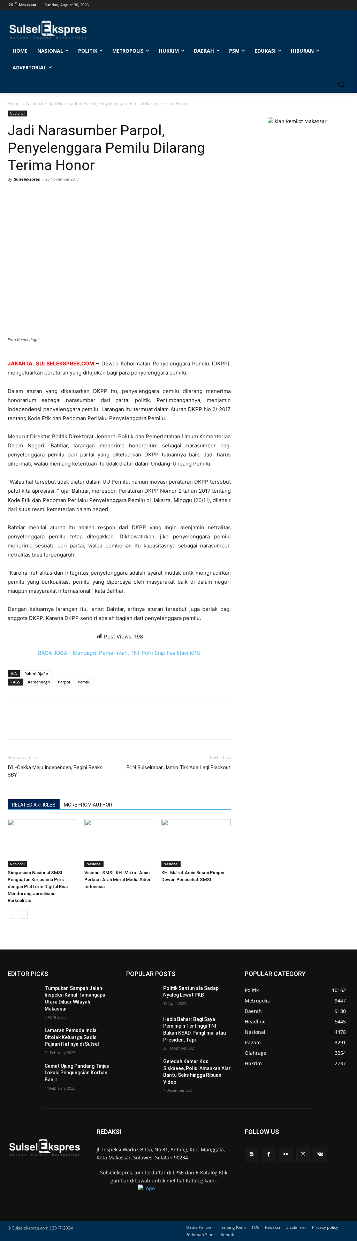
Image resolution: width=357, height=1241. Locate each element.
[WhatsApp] (47, 195)
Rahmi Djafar (36, 673)
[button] (341, 84)
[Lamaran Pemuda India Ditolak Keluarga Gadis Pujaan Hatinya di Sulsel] (23, 1038)
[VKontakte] (320, 1154)
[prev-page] (12, 914)
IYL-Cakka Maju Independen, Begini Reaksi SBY (56, 771)
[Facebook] (15, 195)
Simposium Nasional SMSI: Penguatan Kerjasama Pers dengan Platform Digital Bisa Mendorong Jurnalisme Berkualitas (38, 886)
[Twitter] (31, 195)
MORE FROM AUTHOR (88, 805)
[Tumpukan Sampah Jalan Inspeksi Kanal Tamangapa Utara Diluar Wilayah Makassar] (23, 996)
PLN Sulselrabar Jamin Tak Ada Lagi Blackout (179, 767)
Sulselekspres (27, 179)
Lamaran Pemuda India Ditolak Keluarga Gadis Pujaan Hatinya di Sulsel (72, 1037)
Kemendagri (39, 681)
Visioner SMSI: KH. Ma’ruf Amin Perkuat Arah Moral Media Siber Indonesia (117, 879)
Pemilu (84, 681)
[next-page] (23, 914)
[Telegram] (63, 195)
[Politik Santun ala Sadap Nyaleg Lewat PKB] (142, 996)
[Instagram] (303, 1154)
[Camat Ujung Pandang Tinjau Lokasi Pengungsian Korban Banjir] (23, 1074)
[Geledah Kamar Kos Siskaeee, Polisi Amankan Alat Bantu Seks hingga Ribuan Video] (142, 1069)
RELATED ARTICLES (33, 805)
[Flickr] (286, 1154)
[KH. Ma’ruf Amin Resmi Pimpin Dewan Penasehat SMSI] (196, 843)
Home (14, 103)
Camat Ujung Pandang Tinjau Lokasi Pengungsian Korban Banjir (77, 1072)
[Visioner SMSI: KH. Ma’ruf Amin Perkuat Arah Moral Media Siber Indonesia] (119, 843)
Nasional (34, 103)
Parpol (64, 681)
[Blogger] (251, 1154)
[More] (79, 195)
